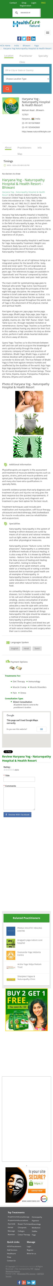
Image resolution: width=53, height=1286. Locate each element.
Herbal (10, 1227)
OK (41, 729)
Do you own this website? (17, 729)
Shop (24, 2)
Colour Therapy (24, 1234)
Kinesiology (36, 1224)
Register (30, 1250)
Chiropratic (22, 1227)
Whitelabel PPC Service (26, 1274)
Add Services (12, 1250)
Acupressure (13, 1217)
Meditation (36, 1227)
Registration (33, 4)
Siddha (34, 1231)
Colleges (21, 1231)
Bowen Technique (25, 1224)
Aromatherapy (23, 1217)
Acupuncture (13, 1220)
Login (34, 2)
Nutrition (11, 1234)
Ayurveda (11, 1224)
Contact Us (11, 1260)
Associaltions (23, 1220)
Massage (11, 1231)
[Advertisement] (23, 864)
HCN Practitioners (14, 1246)
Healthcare (11, 1253)
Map (20, 153)
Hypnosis (35, 1220)
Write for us (31, 1253)
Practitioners (24, 147)
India (16, 45)
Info (40, 147)
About (8, 147)
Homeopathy (37, 1217)
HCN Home (5, 45)
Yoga (36, 45)
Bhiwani (26, 45)
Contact (13, 2)
